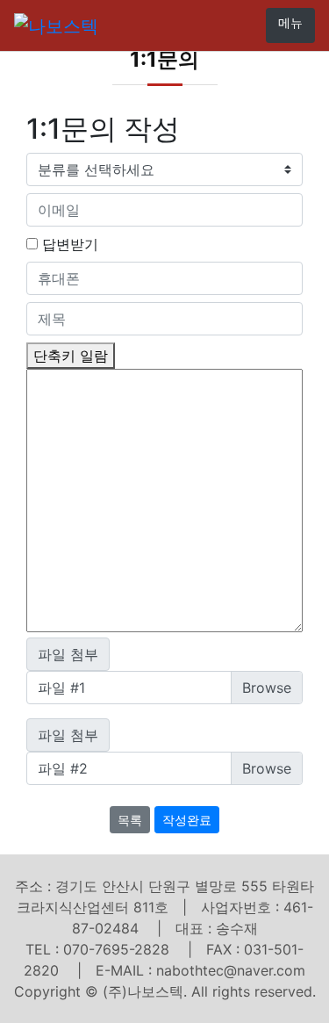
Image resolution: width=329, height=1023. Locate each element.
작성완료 (186, 819)
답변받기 (70, 244)
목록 (130, 819)
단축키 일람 (70, 355)
